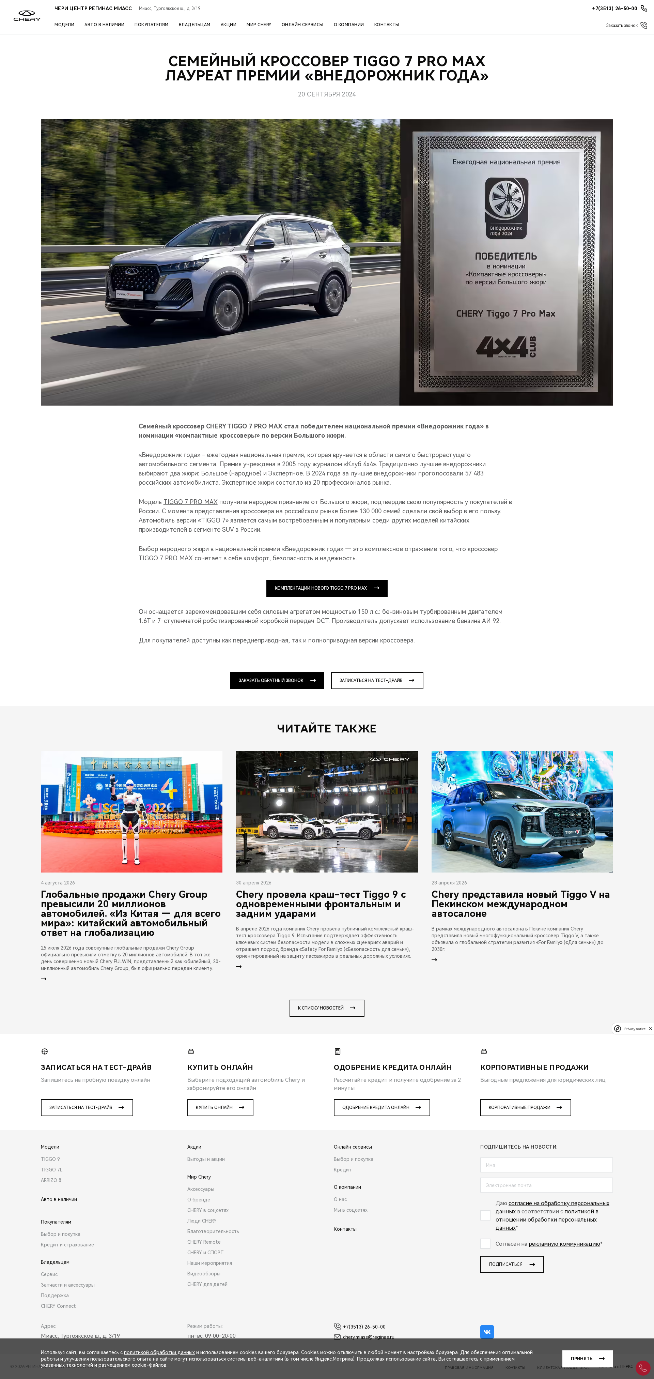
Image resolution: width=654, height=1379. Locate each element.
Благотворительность (213, 1231)
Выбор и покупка (60, 1234)
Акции (229, 24)
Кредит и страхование (67, 1244)
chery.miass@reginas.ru (368, 1337)
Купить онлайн (214, 1107)
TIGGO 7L (52, 1169)
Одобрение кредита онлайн (375, 1107)
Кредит (343, 1169)
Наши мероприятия (209, 1263)
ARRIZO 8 (51, 1180)
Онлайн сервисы (303, 24)
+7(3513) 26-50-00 (364, 1327)
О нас (340, 1199)
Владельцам (195, 24)
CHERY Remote (204, 1242)
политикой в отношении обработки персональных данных (547, 1219)
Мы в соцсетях (351, 1210)
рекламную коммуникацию (564, 1244)
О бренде (198, 1199)
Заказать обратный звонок (271, 680)
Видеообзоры (203, 1273)
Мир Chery (259, 24)
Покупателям (152, 24)
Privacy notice (634, 1028)
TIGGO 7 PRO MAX (191, 501)
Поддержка (55, 1295)
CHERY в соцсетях (208, 1210)
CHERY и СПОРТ (205, 1252)
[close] (650, 1028)
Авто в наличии (104, 24)
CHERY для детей (207, 1284)
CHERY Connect (58, 1306)
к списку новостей (321, 1008)
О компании (349, 24)
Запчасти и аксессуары (68, 1285)
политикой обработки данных (159, 1352)
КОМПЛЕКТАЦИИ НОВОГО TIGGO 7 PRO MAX (321, 588)
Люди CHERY (202, 1221)
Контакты (387, 24)
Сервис (49, 1274)
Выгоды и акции (206, 1159)
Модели (64, 24)
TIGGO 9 (50, 1159)
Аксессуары (200, 1189)
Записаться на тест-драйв (371, 680)
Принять (581, 1359)
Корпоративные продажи (519, 1107)
